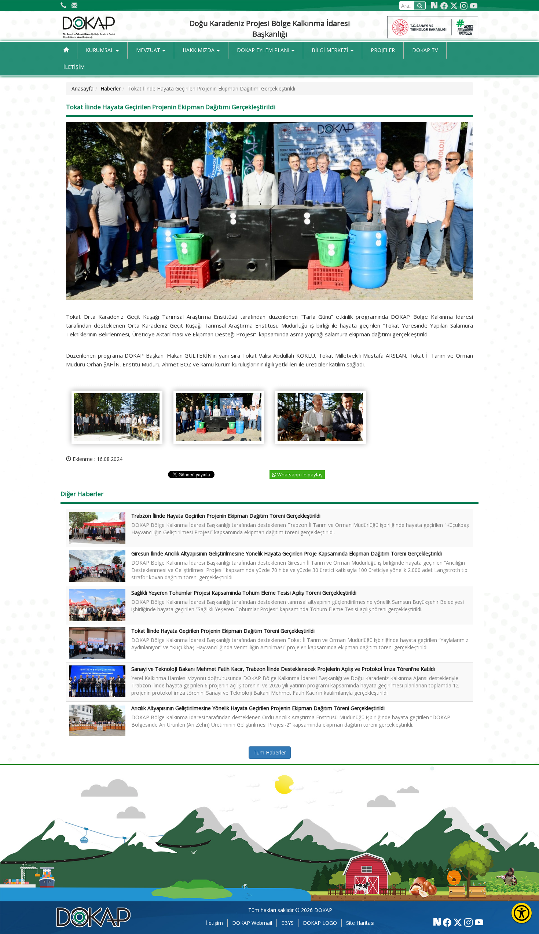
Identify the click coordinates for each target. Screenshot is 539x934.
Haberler (110, 88)
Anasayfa (83, 88)
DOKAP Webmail (252, 922)
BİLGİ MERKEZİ (331, 50)
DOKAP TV (425, 50)
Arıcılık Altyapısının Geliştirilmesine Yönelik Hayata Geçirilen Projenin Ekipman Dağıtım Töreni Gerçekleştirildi (258, 708)
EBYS (287, 922)
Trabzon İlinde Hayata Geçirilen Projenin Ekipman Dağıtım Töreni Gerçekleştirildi (225, 515)
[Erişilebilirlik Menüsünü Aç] (521, 913)
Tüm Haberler (269, 752)
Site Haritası (360, 922)
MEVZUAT (149, 50)
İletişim (214, 922)
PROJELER (383, 50)
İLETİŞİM (74, 66)
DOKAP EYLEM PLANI (264, 50)
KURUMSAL (100, 50)
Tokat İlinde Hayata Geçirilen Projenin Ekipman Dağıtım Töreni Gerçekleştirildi (223, 630)
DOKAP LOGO (320, 922)
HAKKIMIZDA (199, 50)
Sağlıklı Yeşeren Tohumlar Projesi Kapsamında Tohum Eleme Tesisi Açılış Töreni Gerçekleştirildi (243, 592)
